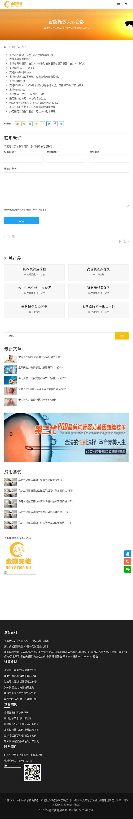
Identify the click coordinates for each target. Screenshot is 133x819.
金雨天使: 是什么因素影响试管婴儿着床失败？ (43, 389)
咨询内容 (10, 168)
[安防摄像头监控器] (31, 302)
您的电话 (94, 152)
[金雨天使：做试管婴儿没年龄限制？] (10, 401)
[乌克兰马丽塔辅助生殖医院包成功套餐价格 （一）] (10, 524)
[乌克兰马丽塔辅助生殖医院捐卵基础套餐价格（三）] (10, 503)
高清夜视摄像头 (98, 269)
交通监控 (31, 274)
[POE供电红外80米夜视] (31, 283)
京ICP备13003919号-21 (82, 810)
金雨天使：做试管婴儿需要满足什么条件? (40, 367)
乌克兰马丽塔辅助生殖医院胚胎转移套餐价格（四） (46, 490)
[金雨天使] (13, 4)
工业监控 (11, 47)
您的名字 (10, 152)
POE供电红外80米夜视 (34, 288)
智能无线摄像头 (98, 288)
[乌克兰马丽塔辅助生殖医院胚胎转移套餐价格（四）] (10, 492)
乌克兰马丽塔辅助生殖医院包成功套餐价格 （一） (45, 522)
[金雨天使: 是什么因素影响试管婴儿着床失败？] (10, 390)
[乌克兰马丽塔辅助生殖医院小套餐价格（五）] (10, 481)
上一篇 (11, 236)
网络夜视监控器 (34, 269)
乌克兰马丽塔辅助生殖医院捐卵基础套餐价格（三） (46, 501)
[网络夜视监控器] (31, 264)
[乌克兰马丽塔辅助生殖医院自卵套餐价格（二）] (10, 513)
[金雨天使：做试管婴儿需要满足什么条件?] (10, 369)
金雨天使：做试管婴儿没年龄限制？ (37, 399)
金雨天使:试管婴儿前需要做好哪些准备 (39, 356)
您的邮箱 (53, 152)
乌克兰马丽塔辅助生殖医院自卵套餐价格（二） (43, 512)
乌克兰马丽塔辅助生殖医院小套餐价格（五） (42, 479)
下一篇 (122, 241)
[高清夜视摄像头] (95, 264)
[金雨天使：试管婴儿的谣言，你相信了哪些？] (10, 380)
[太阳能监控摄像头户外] (95, 302)
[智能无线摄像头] (95, 283)
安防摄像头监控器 (34, 307)
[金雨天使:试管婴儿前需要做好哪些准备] (10, 358)
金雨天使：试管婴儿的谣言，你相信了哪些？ (42, 378)
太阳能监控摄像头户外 (98, 307)
